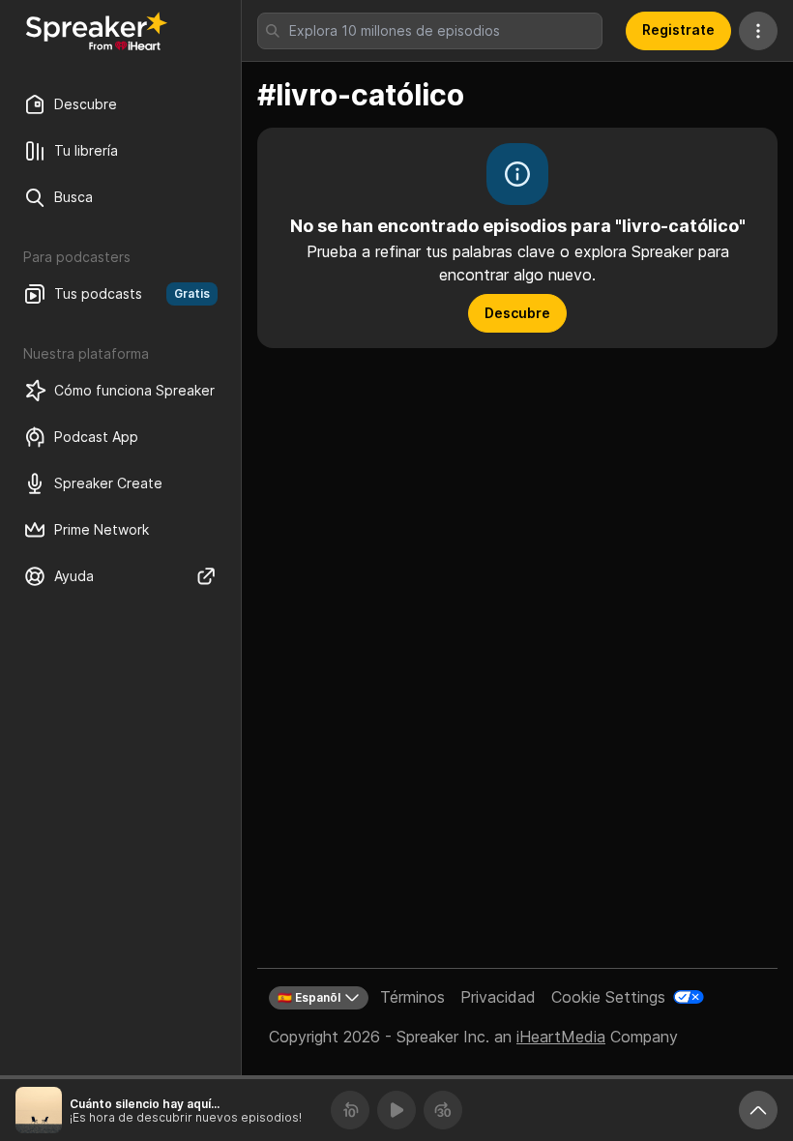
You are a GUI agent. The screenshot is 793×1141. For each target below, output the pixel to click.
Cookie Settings (608, 997)
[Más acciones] (758, 31)
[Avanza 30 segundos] (443, 1110)
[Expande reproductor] (758, 1110)
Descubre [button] (517, 313)
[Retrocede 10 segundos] (350, 1110)
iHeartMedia (560, 1036)
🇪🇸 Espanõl (309, 997)
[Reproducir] (396, 1110)
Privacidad (498, 997)
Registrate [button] (678, 29)
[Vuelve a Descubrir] (96, 31)
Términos (412, 997)
